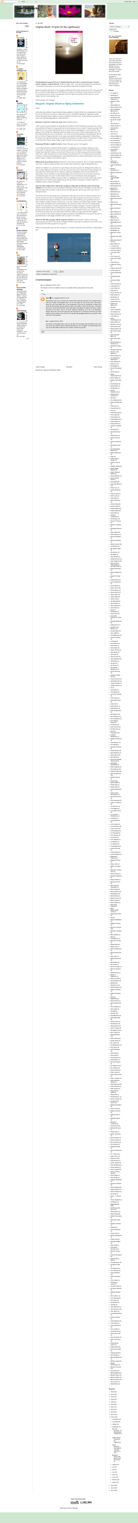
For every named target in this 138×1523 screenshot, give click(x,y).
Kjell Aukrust (114, 755)
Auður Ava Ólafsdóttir (114, 161)
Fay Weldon (114, 388)
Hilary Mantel (114, 532)
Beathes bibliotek (22, 230)
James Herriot (115, 592)
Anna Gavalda (115, 142)
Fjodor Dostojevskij (116, 402)
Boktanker (20, 170)
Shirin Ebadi (114, 1175)
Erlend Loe (114, 364)
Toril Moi (113, 1304)
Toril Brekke (114, 1302)
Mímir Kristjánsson (116, 949)
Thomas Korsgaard (116, 1255)
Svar (42, 290)
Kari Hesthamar (115, 718)
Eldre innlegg (98, 367)
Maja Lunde (114, 864)
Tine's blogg (20, 38)
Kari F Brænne (115, 716)
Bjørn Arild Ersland (116, 204)
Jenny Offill (114, 633)
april (113, 1474)
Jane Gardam (114, 605)
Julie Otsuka (114, 692)
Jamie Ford (114, 599)
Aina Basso (114, 113)
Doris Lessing (115, 309)
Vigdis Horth (114, 1347)
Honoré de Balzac (116, 540)
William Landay (115, 1361)
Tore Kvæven (114, 1296)
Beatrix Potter (114, 183)
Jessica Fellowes (116, 637)
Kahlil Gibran (114, 706)
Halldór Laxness (115, 462)
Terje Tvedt (114, 1245)
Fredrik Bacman (115, 419)
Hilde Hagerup (115, 534)
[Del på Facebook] (61, 271)
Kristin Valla (114, 785)
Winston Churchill (116, 1367)
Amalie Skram (115, 126)
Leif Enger (114, 818)
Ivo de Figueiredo (116, 582)
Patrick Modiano (115, 1049)
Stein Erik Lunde (115, 1220)
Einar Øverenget (115, 338)
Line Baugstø (114, 833)
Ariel (18, 255)
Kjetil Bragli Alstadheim (114, 763)
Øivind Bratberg (115, 1373)
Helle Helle (114, 513)
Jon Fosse (114, 665)
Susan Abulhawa (115, 1229)
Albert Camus (114, 115)
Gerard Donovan (115, 432)
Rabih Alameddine (116, 1105)
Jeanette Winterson (116, 621)
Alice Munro (114, 123)
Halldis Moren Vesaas (115, 459)
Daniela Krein (115, 301)
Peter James (114, 1072)
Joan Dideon (114, 643)
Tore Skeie (114, 1300)
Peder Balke (114, 1060)
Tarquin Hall (114, 1239)
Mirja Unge (114, 956)
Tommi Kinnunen (115, 1276)
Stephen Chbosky (116, 1223)
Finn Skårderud (115, 400)
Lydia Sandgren (115, 854)
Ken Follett (114, 744)
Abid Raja (113, 95)
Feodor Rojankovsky (114, 391)
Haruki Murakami (116, 490)
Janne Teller (114, 613)
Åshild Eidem (114, 1384)
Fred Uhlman (114, 417)
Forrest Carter (115, 408)
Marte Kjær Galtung (114, 905)
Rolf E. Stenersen (116, 1134)
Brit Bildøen (114, 230)
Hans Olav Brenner (116, 484)
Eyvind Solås (114, 386)
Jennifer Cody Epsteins (115, 627)
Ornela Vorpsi (114, 1040)
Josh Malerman (115, 681)
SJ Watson (114, 1202)
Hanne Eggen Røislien (115, 469)
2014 (112, 1488)
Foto (112, 410)
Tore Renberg (115, 1298)
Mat (112, 917)
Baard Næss (114, 244)
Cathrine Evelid (115, 268)
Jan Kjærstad (114, 601)
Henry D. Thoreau (116, 521)
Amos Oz (113, 131)
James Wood (114, 597)
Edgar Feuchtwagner (115, 319)
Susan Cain (114, 1233)
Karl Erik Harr (114, 729)
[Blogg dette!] (57, 271)
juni (113, 1469)
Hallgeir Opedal (115, 466)
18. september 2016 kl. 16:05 (51, 285)
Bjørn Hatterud (115, 212)
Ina (42, 285)
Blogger (75, 1508)
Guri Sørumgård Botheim (115, 449)
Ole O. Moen (114, 1032)
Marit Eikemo (114, 894)
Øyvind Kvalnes (115, 1379)
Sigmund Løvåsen (116, 1183)
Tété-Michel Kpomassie (114, 1248)
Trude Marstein (115, 1321)
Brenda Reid (114, 228)
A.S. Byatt (113, 93)
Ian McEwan (114, 546)
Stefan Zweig (114, 1214)
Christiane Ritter (115, 280)
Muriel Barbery (115, 981)
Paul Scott (113, 1055)
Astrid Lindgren (115, 155)
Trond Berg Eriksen (116, 1313)
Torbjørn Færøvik (115, 1292)
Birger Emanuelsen (116, 198)
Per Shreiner (114, 1068)
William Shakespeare (114, 1364)
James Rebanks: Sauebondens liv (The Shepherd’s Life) (116, 1448)
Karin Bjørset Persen (114, 721)
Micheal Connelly (116, 940)
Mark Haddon (114, 902)
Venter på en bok (115, 1333)
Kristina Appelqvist (116, 789)
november (115, 1422)
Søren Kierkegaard (116, 1235)
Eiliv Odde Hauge (116, 331)
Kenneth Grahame (116, 747)
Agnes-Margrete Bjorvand (115, 110)
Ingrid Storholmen (116, 568)
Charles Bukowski (116, 272)
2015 (112, 1485)
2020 (112, 1407)
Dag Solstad (114, 295)
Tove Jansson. (115, 1309)
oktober (114, 1424)
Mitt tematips (114, 962)
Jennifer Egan (115, 631)
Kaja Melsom (114, 708)
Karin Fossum (115, 727)
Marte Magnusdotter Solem (115, 910)
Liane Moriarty (115, 831)
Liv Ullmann (114, 844)
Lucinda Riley (115, 852)
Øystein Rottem (115, 1377)
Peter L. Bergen (115, 1078)
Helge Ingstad (115, 510)
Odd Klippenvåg (115, 1017)
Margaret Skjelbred (116, 876)
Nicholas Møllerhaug (114, 997)
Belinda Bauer (115, 186)
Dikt (112, 307)
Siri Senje (113, 1194)
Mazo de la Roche (116, 927)
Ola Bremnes (114, 1023)
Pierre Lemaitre (115, 1099)
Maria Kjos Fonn (115, 882)
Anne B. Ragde (115, 145)
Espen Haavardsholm (115, 374)
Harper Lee (114, 488)
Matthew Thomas (116, 923)
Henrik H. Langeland (114, 515)
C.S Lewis (113, 246)
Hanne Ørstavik (115, 476)
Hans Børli (114, 482)
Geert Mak (114, 429)
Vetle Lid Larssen (116, 1339)
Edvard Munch (115, 329)
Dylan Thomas (115, 314)
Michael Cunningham (114, 937)
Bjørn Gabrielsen (115, 208)
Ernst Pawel (114, 372)
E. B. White (114, 316)
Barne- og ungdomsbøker (115, 176)
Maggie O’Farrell (115, 860)
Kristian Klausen (115, 777)
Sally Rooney (114, 1160)
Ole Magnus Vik (115, 1030)
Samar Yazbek (115, 1163)
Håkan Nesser (115, 544)
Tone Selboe (114, 1280)
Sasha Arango (115, 1167)
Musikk (113, 983)
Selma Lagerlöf (115, 1169)
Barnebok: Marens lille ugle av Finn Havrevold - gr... (116, 1458)
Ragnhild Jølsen (115, 1118)
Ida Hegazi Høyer (116, 548)
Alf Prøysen (114, 117)
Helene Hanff (114, 506)
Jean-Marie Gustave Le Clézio (116, 616)
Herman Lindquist (116, 525)
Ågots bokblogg (21, 311)
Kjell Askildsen (115, 753)
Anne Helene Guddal (114, 150)
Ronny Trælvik (115, 1140)
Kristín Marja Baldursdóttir (114, 781)
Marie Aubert (114, 889)
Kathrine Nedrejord (116, 739)
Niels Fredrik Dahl (116, 1003)
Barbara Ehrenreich (114, 169)
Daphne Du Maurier (114, 304)
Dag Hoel (113, 290)
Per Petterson (114, 1065)
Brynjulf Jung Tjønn (116, 236)
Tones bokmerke (27, 8)
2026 (112, 1392)
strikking (113, 1227)
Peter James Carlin (116, 1074)
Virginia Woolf (53, 274)
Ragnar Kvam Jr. (115, 1114)
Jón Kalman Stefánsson (114, 668)
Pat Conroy (114, 1047)
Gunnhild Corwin (115, 445)
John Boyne (114, 652)
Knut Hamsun (114, 769)
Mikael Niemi (114, 944)
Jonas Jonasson (115, 671)
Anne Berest (114, 147)
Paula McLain (115, 1057)
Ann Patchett (114, 140)
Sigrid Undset (114, 1189)
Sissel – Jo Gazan (116, 1196)
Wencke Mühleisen (116, 1357)
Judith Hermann (115, 685)
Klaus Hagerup (115, 767)
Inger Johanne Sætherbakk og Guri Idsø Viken (115, 565)
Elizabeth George (116, 346)
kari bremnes (114, 714)
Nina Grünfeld (115, 1006)
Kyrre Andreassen (116, 796)
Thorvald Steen (115, 1262)
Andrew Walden (115, 136)
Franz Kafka (114, 415)
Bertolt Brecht (114, 192)
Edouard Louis (115, 324)
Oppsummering (115, 1034)
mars (114, 1477)
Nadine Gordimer (116, 989)
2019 (112, 1409)
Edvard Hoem (115, 326)
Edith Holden (114, 322)
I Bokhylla (20, 103)
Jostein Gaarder (115, 683)
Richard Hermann (116, 1128)
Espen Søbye (114, 378)
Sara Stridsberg (115, 1165)
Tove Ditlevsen (115, 1307)
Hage (112, 456)
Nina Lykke (114, 1009)
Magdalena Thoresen (114, 857)
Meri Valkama (114, 934)
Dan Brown (114, 297)
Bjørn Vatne (114, 220)
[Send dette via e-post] (54, 271)
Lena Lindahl (114, 824)
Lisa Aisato (114, 837)
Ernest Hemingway (116, 368)
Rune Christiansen (116, 1150)
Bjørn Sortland (115, 214)
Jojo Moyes (114, 661)
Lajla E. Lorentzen (116, 802)
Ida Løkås (113, 554)
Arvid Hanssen (115, 153)
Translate (116, 31)
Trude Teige (114, 1323)
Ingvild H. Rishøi (115, 576)
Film (112, 398)
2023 (112, 1399)
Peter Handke (115, 1070)
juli (113, 1467)
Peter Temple (114, 1088)
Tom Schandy (114, 1270)
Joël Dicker (114, 645)
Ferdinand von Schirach (115, 394)
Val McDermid (115, 1331)
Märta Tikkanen (115, 987)
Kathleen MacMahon (114, 735)
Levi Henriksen (115, 826)
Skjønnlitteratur (45, 274)
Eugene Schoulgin (116, 380)
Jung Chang (114, 698)
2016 (112, 1417)
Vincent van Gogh (116, 1349)
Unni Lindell (114, 1329)
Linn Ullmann (114, 835)
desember (115, 1419)
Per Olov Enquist (115, 1062)
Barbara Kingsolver (116, 172)
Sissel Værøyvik (115, 1200)
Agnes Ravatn (115, 107)
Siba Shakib (114, 1177)
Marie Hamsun (115, 891)
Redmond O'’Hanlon (113, 1122)
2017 (112, 1414)
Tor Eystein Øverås (116, 1288)
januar (114, 1482)
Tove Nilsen (114, 1311)
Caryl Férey (114, 262)
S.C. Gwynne (114, 1154)
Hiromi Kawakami (116, 536)
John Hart (113, 654)
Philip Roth (114, 1094)
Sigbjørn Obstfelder (116, 1180)
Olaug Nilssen (115, 1026)
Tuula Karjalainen (116, 1325)
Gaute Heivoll (114, 423)
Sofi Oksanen (114, 1211)
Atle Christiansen (116, 157)
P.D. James (114, 1043)
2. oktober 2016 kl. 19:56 (55, 321)
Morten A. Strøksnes (113, 975)
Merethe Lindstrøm (116, 931)
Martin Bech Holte (116, 914)
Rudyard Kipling (115, 1146)
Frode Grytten (114, 421)
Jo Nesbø (113, 641)
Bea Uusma (114, 181)
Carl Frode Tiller (115, 252)
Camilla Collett (115, 248)
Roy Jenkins (114, 1144)
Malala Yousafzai (116, 866)
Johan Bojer (114, 648)
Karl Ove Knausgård (114, 731)
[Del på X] (59, 271)
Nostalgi (113, 1011)
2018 (112, 1412)
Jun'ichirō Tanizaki (116, 694)
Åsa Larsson (114, 1382)
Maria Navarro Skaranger (115, 886)
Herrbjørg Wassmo (116, 528)
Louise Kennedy (115, 848)
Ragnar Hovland (115, 1111)
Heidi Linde (114, 496)
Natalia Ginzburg (115, 993)
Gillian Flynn (114, 435)
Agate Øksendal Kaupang (115, 98)
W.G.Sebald (114, 1355)
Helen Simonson (115, 500)
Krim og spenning (116, 773)
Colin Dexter (114, 286)
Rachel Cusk (114, 1108)
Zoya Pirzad (114, 1371)
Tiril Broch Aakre (115, 1264)
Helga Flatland (115, 508)
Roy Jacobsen (115, 1142)
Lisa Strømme (115, 839)
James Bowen (115, 590)
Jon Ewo (113, 663)
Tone (47, 298)
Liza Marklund (115, 846)
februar (114, 1479)
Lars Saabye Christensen (114, 815)
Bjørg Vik (113, 202)
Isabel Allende (115, 580)
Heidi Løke (114, 498)
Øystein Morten (115, 1375)
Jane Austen (114, 603)
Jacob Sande (114, 586)
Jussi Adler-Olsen (116, 700)
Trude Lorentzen (115, 1317)
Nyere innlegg (40, 367)
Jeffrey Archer (114, 625)
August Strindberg (116, 165)
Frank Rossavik (115, 412)
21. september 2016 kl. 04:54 (60, 298)
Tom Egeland (114, 1268)
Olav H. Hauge (115, 1028)
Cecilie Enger (114, 270)
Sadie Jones (114, 1156)
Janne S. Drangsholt (114, 610)
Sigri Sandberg (115, 1187)
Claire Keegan (115, 284)
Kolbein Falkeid (115, 771)
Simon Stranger (115, 1191)
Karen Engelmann (116, 710)
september (115, 1427)
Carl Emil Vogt (115, 250)
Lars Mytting (114, 808)
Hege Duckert (115, 493)
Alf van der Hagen (116, 120)
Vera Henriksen (115, 1337)
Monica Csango (115, 966)
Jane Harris (114, 608)
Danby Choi (114, 299)
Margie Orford (115, 879)
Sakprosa (113, 1158)
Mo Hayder (114, 964)
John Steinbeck (115, 659)
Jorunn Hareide (115, 679)
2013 (112, 1490)
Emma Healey (115, 355)
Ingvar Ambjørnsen (116, 572)
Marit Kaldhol (114, 896)
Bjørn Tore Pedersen (114, 217)
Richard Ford (114, 1126)
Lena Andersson (115, 820)
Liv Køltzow (114, 842)
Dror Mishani (114, 312)
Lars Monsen (114, 806)
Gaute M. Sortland (116, 426)
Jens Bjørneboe (115, 635)
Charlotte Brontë (115, 276)
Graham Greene (115, 438)
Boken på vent (115, 226)
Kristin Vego (114, 787)
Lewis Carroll (114, 828)
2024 (112, 1397)
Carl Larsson (114, 256)
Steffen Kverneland (116, 1216)
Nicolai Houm (114, 1001)
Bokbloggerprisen (116, 222)
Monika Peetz (114, 972)
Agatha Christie (115, 101)
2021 (112, 1404)
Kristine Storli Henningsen (114, 793)
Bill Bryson (114, 194)
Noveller (113, 1013)
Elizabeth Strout (115, 349)
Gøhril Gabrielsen (116, 453)
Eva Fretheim (114, 384)
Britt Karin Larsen (116, 232)
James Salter (114, 594)
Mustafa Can (114, 985)
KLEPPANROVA (22, 201)
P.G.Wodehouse (115, 1045)
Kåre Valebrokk (115, 800)
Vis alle (27, 338)
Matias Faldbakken (116, 920)
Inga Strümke (114, 556)
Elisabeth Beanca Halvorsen (116, 342)
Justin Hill (113, 704)
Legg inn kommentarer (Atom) (52, 370)
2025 (112, 1394)
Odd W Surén (114, 1021)
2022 (112, 1402)
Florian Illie (114, 406)
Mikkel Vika (114, 946)
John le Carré (114, 656)
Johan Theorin (115, 650)
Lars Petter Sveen (116, 811)
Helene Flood (114, 504)
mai (113, 1472)
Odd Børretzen (115, 1015)
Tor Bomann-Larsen (114, 1283)
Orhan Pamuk (115, 1038)
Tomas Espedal (115, 1272)
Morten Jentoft (115, 978)
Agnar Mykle (114, 105)
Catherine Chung (116, 264)
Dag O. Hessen (115, 292)
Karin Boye (114, 724)
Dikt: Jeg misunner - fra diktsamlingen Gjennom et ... (117, 1432)
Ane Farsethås (115, 138)
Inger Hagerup (115, 561)
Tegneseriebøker (115, 1241)
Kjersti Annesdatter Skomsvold (116, 760)
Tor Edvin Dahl (115, 1286)
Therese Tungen (115, 1251)
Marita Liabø (114, 900)
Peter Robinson (115, 1084)
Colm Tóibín (114, 288)
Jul (111, 687)
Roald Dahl (114, 1132)
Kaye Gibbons (115, 742)
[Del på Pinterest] (63, 271)
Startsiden (69, 367)
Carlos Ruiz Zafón (116, 258)
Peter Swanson (115, 1086)
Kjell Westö (114, 757)
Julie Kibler (114, 690)
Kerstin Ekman (115, 750)
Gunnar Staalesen (116, 441)
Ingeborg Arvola (115, 559)
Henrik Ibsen (114, 519)
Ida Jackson (114, 552)
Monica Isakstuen (116, 969)
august (114, 1464)
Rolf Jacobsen (115, 1137)
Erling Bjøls (114, 366)
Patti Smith (114, 1053)
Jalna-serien (114, 588)
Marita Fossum (115, 898)
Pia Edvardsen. (115, 1097)
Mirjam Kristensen (116, 958)
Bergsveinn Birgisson (114, 188)
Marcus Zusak (115, 873)
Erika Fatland (114, 361)
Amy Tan (113, 134)
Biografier (113, 196)
